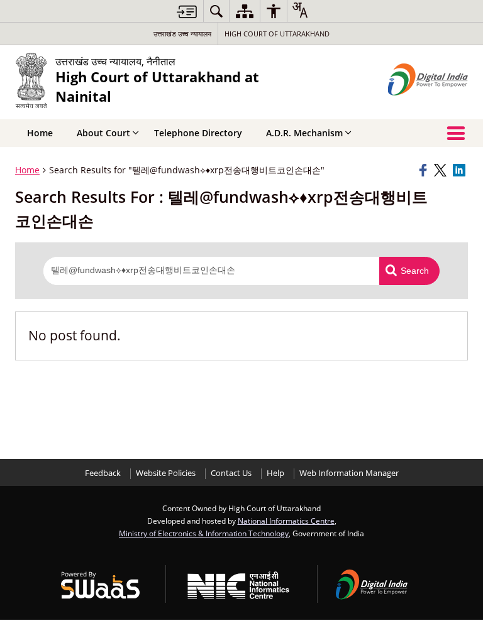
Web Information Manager (349, 473)
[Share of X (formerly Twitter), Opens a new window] (441, 170)
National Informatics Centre (286, 521)
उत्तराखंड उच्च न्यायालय (182, 33)
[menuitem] (216, 11)
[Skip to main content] (186, 11)
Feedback (103, 473)
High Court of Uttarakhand (277, 33)
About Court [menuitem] (103, 133)
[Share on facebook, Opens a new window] (424, 170)
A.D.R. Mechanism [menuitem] (304, 133)
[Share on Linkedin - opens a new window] (460, 170)
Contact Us (231, 473)
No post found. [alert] (74, 335)
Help (275, 473)
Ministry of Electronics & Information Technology (204, 533)
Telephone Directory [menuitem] (198, 133)
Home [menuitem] (40, 133)
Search (415, 271)
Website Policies (166, 473)
